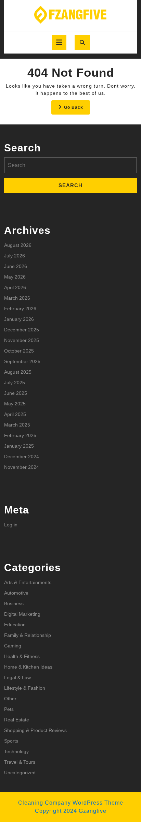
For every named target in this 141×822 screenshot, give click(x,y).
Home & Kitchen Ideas (28, 667)
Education (15, 624)
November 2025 (21, 340)
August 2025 (17, 372)
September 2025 (22, 361)
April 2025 (15, 414)
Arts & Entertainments (27, 582)
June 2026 (15, 266)
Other (10, 698)
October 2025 (19, 351)
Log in (10, 524)
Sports (11, 741)
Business (14, 603)
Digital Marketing (22, 614)
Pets (9, 709)
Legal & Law (17, 677)
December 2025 (21, 329)
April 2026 (15, 287)
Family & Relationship (27, 635)
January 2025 (19, 446)
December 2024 (21, 456)
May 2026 (15, 277)
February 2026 (20, 308)
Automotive (16, 593)
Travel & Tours (19, 762)
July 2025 (14, 382)
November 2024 (21, 467)
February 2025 (20, 435)
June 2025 (15, 393)
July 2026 (14, 255)
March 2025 (17, 425)
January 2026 (19, 319)
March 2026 (17, 298)
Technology (16, 751)
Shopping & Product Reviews (35, 730)
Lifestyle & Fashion (24, 688)
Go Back (77, 109)
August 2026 (17, 245)
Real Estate (16, 719)
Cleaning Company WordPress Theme (70, 803)
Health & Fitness (22, 656)
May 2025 (15, 403)
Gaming (12, 645)
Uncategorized (20, 772)
